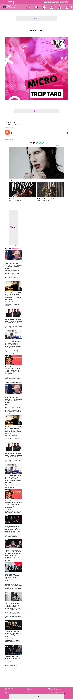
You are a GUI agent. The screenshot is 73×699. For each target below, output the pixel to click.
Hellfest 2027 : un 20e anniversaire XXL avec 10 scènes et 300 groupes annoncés (13, 634)
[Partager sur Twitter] (33, 143)
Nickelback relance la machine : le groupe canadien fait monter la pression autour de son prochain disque (12, 530)
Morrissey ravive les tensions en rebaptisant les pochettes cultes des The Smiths (13, 659)
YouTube (7, 693)
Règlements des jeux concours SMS (56, 692)
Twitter (6, 691)
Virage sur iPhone (30, 689)
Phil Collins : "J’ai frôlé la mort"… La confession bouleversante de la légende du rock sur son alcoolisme (13, 296)
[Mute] (21, 7)
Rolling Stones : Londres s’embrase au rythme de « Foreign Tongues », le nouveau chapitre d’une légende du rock (13, 370)
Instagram (7, 692)
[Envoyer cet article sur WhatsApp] (39, 143)
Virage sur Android (31, 691)
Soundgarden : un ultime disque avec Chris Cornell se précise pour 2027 (13, 321)
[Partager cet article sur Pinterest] (36, 143)
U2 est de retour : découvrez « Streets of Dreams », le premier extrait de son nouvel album (12, 577)
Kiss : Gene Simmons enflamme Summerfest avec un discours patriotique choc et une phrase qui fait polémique (13, 607)
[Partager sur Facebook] (30, 143)
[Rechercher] (67, 2)
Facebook (7, 689)
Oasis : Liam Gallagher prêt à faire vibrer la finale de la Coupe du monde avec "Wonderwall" (13, 553)
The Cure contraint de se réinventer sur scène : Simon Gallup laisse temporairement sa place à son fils (13, 345)
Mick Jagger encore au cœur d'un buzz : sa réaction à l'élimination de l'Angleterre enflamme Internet (13, 265)
